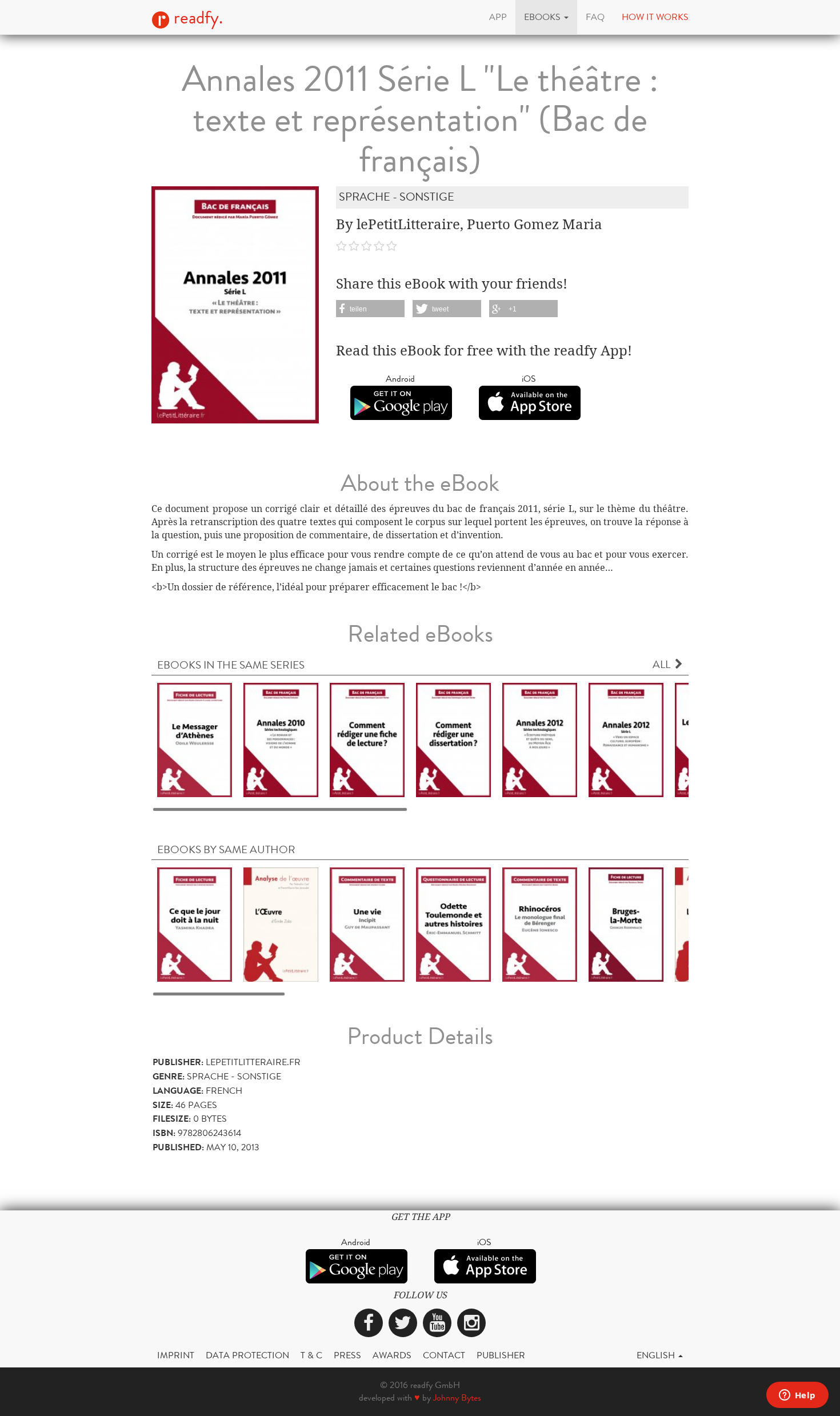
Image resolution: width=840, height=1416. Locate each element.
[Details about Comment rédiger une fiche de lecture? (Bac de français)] (367, 739)
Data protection (247, 1355)
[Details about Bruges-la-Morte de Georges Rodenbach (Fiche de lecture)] (626, 924)
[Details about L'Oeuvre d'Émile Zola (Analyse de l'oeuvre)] (280, 924)
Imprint (175, 1355)
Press (347, 1355)
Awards (392, 1355)
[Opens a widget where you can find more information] (797, 1396)
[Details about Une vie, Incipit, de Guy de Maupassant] (367, 924)
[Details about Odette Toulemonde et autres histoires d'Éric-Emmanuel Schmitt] (453, 924)
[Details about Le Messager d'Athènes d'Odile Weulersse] (194, 739)
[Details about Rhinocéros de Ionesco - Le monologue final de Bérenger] (539, 924)
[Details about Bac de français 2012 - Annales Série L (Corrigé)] (626, 739)
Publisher (501, 1355)
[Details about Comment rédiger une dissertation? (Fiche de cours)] (453, 739)
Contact (444, 1355)
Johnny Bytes (457, 1397)
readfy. (196, 18)
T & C (311, 1355)
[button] (546, 17)
